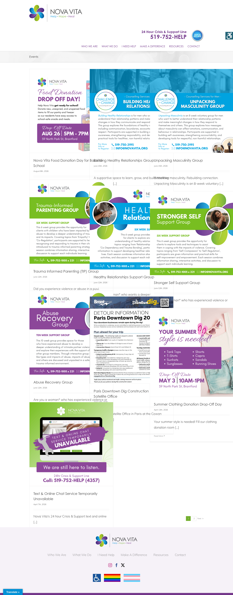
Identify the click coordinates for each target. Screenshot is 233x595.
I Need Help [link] (106, 555)
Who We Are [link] (56, 555)
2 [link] (194, 518)
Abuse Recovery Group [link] (53, 382)
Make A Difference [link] (134, 555)
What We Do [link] (81, 555)
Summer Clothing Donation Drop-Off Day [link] (188, 404)
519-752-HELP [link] (168, 36)
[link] (229, 36)
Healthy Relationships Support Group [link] (124, 277)
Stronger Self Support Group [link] (177, 283)
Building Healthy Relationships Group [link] (124, 160)
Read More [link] (158, 436)
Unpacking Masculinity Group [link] (178, 160)
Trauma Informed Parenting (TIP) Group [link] (66, 271)
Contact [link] (180, 555)
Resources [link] (160, 555)
